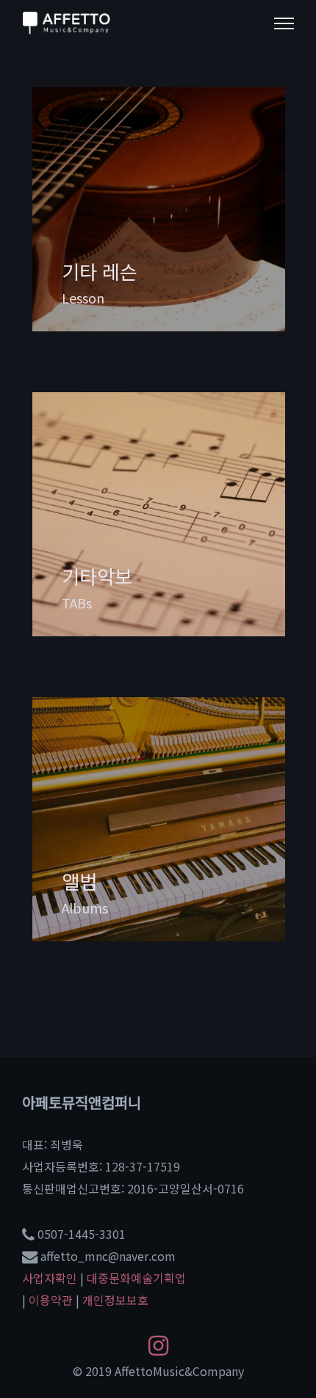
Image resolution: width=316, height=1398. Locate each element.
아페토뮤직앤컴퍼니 (81, 1102)
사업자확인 (49, 1278)
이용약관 (51, 1300)
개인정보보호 (115, 1300)
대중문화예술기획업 (136, 1278)
